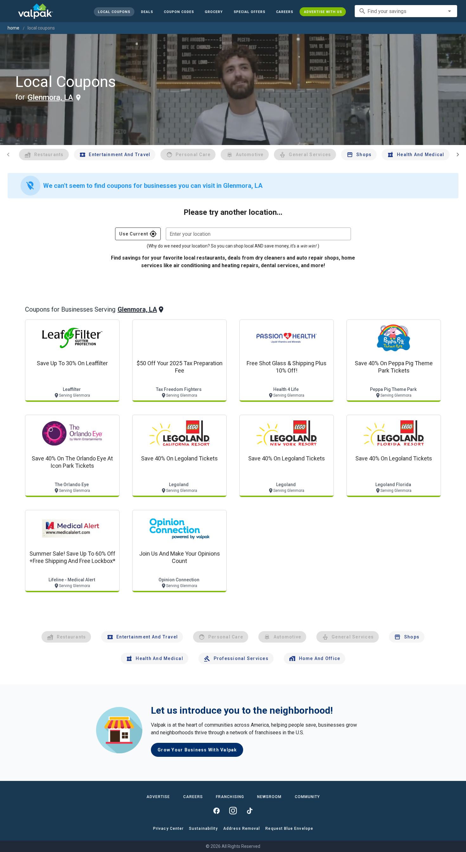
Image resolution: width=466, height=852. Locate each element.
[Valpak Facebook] (216, 810)
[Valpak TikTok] (249, 810)
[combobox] (406, 11)
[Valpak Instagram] (233, 810)
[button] (249, 11)
